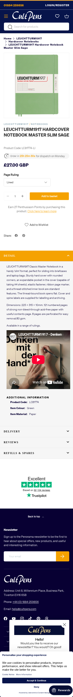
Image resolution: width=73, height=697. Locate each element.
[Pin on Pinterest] (24, 235)
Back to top (34, 516)
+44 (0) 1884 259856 (26, 602)
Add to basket (49, 196)
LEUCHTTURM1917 (16, 124)
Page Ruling (11, 174)
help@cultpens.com (24, 609)
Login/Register (57, 5)
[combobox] (36, 26)
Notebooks (39, 124)
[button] (67, 16)
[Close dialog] (64, 624)
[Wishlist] (57, 16)
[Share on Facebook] (16, 235)
